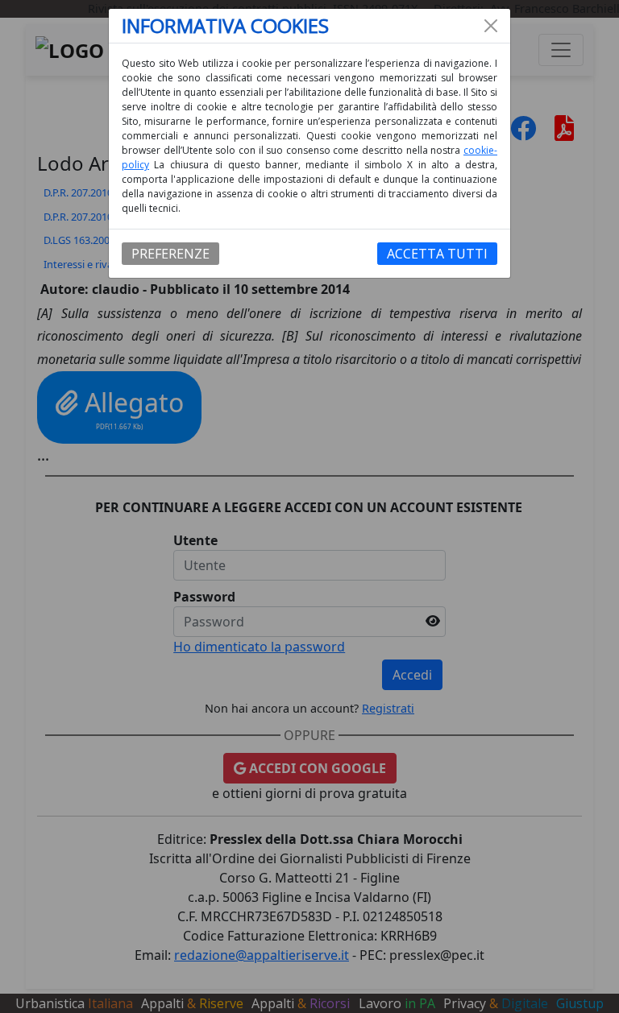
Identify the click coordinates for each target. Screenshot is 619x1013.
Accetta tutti (437, 254)
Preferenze (170, 254)
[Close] (491, 26)
